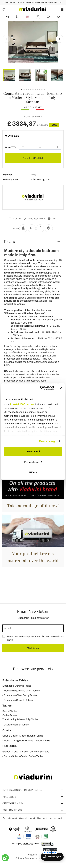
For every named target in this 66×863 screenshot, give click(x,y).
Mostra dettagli (47, 441)
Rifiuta (33, 472)
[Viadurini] (32, 9)
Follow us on (12, 810)
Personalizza (31, 461)
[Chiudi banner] (61, 388)
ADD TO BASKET (33, 157)
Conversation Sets (39, 751)
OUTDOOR (9, 746)
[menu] (62, 9)
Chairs (6, 730)
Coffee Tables (9, 715)
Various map (55, 818)
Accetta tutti (33, 451)
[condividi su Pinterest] (49, 228)
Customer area (13, 803)
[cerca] (3, 9)
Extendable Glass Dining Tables (20, 695)
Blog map (41, 818)
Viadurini (9, 796)
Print (53, 218)
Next (59, 39)
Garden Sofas (11, 756)
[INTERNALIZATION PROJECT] (32, 836)
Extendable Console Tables (18, 700)
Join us (34, 648)
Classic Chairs (10, 735)
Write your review (36, 218)
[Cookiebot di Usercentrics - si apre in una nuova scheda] (41, 388)
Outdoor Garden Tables (16, 724)
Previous (6, 39)
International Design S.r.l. (22, 789)
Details (9, 241)
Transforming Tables (13, 719)
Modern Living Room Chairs (18, 740)
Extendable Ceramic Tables (16, 686)
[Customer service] (17, 17)
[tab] (33, 241)
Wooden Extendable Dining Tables (22, 690)
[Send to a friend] (23, 228)
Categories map (26, 818)
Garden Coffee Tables (31, 756)
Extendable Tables (15, 680)
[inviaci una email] (7, 17)
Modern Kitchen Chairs (31, 735)
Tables (7, 705)
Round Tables (9, 711)
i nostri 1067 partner (22, 404)
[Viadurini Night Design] (33, 197)
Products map (9, 818)
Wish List (16, 218)
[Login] (38, 17)
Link (10, 640)
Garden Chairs (42, 740)
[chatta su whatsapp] (5, 857)
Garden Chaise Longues (15, 751)
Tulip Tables (32, 719)
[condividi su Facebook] (40, 228)
